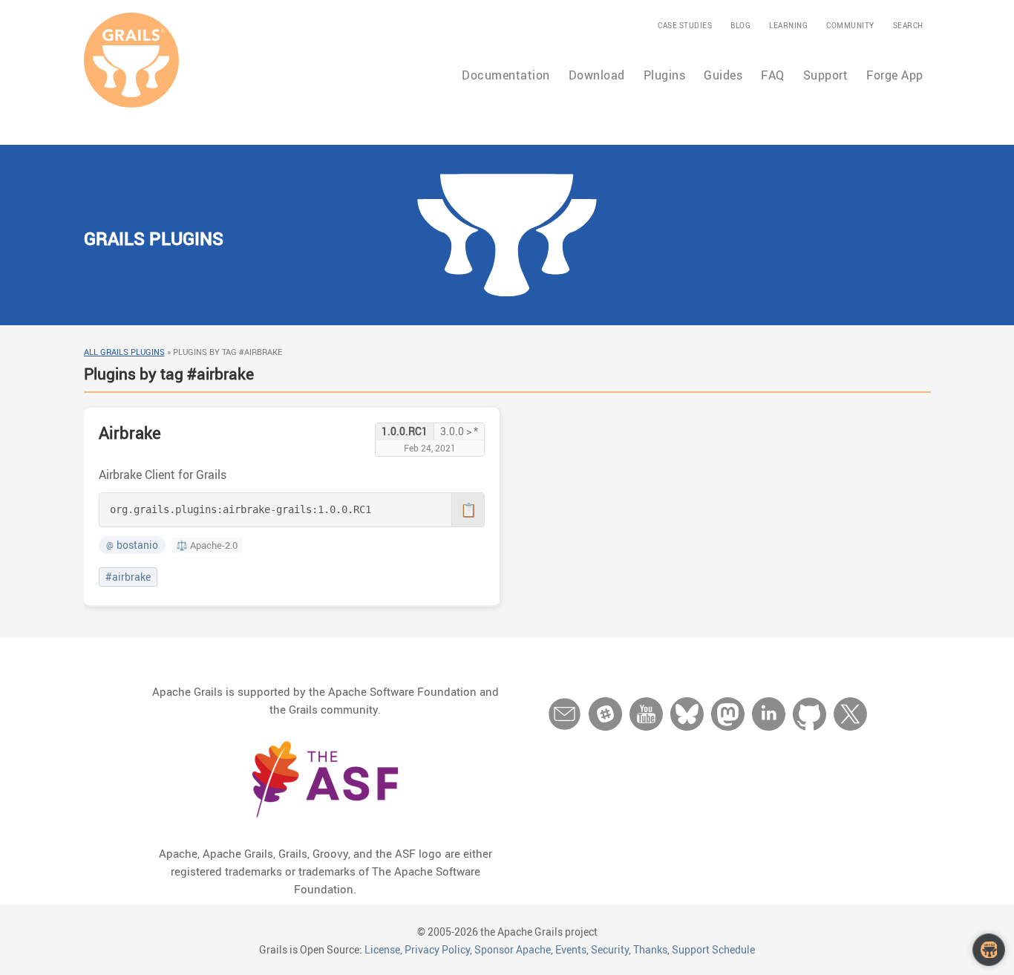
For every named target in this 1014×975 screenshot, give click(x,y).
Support (825, 75)
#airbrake (128, 577)
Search (908, 25)
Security (610, 949)
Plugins (665, 75)
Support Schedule (713, 949)
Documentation (506, 75)
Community (850, 25)
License (382, 949)
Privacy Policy (437, 949)
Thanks (650, 949)
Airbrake (130, 432)
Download (597, 75)
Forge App (894, 75)
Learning (788, 25)
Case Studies (685, 25)
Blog (740, 25)
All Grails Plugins (124, 351)
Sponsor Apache (512, 949)
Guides (723, 75)
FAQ (773, 75)
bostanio (132, 545)
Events (570, 949)
